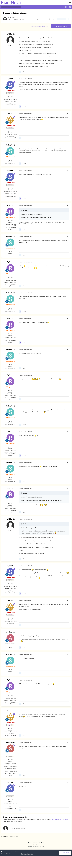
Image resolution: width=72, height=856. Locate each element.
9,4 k (11, 96)
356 (11, 647)
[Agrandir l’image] (42, 119)
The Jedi (10, 113)
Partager (52, 19)
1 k (11, 160)
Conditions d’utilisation (27, 853)
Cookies (41, 843)
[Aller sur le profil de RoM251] (10, 212)
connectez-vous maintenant (60, 819)
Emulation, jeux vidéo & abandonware (31, 20)
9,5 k (11, 131)
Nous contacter (32, 843)
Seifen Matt (10, 145)
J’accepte (65, 852)
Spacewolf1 (10, 742)
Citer (24, 71)
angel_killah (10, 632)
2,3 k (11, 220)
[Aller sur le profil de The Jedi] (10, 120)
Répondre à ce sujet (61, 26)
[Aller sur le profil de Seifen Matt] (10, 151)
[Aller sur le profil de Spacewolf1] (10, 748)
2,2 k (11, 759)
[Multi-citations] (20, 72)
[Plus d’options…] (67, 34)
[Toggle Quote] (21, 210)
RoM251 (10, 205)
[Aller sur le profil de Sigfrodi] (10, 85)
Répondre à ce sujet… (19, 828)
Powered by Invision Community (36, 846)
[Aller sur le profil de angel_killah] (10, 638)
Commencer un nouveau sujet (39, 26)
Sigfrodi (10, 79)
